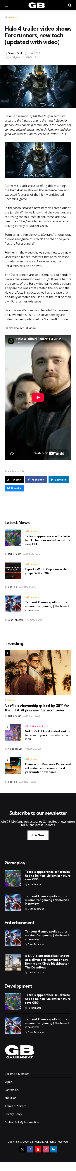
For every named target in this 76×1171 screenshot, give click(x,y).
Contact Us (12, 1090)
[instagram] (46, 1149)
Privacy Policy (13, 1114)
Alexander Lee (15, 748)
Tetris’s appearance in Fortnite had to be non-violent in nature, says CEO (48, 540)
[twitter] (22, 1149)
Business (13, 17)
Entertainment (35, 726)
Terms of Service (15, 1106)
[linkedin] (53, 1149)
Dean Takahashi (16, 619)
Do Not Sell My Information (22, 1122)
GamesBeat (15, 53)
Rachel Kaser (14, 553)
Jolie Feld (12, 586)
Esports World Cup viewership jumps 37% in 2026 (46, 571)
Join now (53, 129)
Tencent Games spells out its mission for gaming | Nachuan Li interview (47, 606)
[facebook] (30, 1149)
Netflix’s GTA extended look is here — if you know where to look (47, 735)
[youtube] (38, 1149)
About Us (10, 1098)
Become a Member (17, 1073)
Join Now (38, 835)
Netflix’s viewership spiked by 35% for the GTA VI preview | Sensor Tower (37, 707)
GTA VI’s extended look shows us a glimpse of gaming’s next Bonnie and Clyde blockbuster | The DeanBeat (47, 961)
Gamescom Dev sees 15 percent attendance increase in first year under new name (48, 768)
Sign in (9, 1081)
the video (14, 208)
